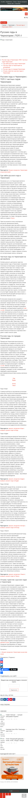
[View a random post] (25, 18)
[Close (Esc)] (1, 794)
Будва (14, 380)
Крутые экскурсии (22, 1)
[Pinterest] (14, 662)
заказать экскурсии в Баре (16, 428)
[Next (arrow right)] (4, 796)
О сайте (3, 1)
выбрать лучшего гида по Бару (9, 430)
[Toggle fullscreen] (7, 794)
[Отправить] (14, 672)
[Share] (4, 794)
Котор (14, 383)
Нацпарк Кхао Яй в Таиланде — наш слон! (16, 730)
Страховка (17, 3)
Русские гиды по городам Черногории (14, 69)
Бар (14, 378)
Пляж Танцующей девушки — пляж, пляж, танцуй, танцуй (15, 739)
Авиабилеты (9, 1)
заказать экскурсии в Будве (16, 479)
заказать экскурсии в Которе (16, 525)
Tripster (12, 218)
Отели (15, 1)
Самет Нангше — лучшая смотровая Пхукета (14, 715)
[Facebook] (14, 659)
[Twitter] (14, 664)
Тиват (14, 385)
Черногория (11, 25)
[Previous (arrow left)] (1, 796)
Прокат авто (11, 3)
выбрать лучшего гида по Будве (9, 481)
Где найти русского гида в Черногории (14, 63)
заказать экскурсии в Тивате (16, 574)
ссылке (2, 365)
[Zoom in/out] (9, 794)
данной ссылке (4, 642)
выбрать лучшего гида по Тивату (9, 576)
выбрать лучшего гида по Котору (9, 527)
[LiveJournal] (14, 667)
